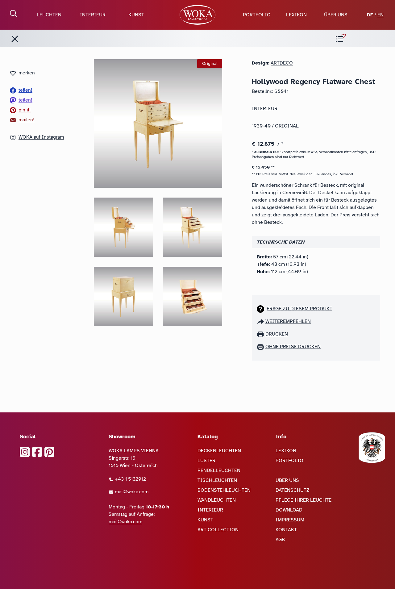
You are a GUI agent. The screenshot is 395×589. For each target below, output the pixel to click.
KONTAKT (286, 530)
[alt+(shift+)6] (15, 39)
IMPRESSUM (290, 520)
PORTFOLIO (257, 15)
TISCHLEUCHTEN (217, 480)
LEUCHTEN (49, 15)
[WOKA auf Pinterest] (49, 452)
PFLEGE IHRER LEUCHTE (303, 500)
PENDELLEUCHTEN (219, 470)
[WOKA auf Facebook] (37, 452)
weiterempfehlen (288, 321)
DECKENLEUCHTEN (219, 451)
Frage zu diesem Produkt (299, 309)
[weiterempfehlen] (261, 321)
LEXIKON (296, 15)
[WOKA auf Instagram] (25, 452)
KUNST (136, 15)
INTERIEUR (93, 15)
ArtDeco (282, 63)
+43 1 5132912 (130, 479)
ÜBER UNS (335, 15)
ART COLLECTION (218, 530)
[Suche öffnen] (13, 13)
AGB (280, 540)
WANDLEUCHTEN (217, 500)
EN (380, 15)
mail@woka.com (131, 492)
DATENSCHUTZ (293, 490)
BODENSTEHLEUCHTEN (224, 490)
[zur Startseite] (197, 15)
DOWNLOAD (289, 510)
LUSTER (206, 460)
